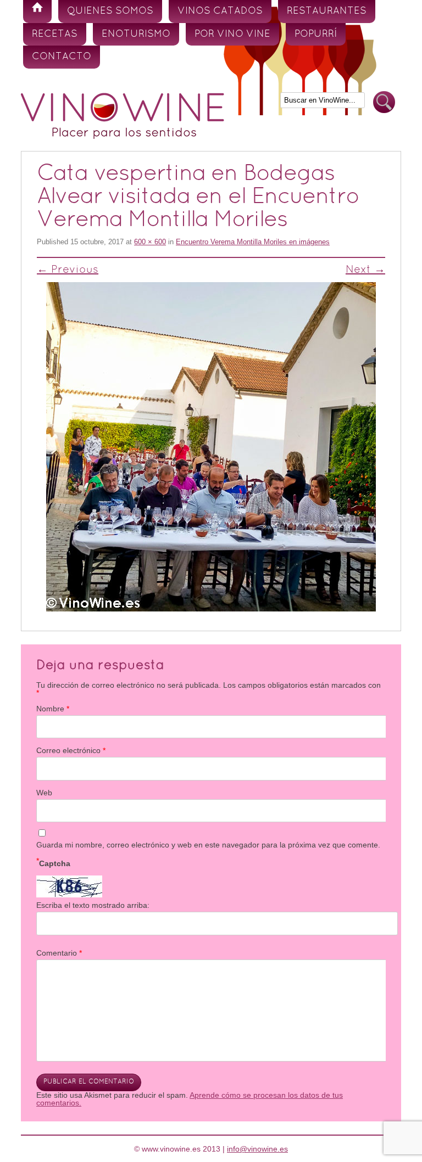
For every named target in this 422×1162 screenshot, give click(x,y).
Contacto (61, 56)
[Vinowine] (122, 136)
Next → (365, 270)
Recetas (54, 34)
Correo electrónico (71, 750)
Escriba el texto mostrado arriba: (92, 905)
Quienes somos (110, 11)
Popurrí (316, 34)
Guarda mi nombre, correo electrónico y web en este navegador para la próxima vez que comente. (208, 844)
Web (44, 792)
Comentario (59, 952)
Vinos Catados (220, 11)
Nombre (52, 708)
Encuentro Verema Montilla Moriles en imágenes (253, 242)
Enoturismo (136, 34)
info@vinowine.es (257, 1148)
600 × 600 (150, 242)
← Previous (67, 270)
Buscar (384, 102)
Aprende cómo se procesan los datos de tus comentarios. (189, 1099)
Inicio (37, 11)
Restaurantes (327, 11)
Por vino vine (232, 34)
